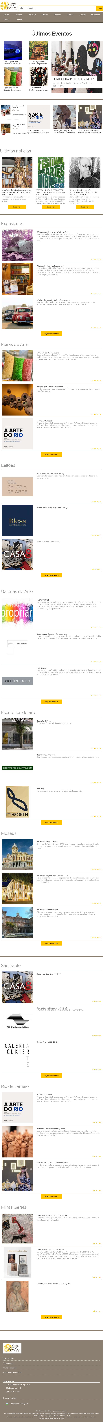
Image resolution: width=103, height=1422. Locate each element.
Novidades (95, 15)
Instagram (24, 1403)
